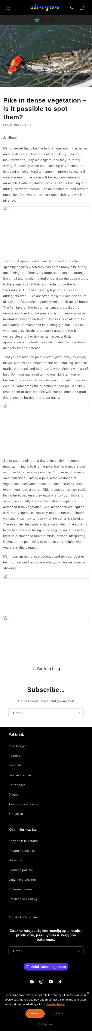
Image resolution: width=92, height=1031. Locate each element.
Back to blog (48, 669)
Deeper (55, 507)
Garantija (15, 860)
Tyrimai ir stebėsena (24, 804)
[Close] (88, 993)
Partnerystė (17, 784)
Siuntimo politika (21, 870)
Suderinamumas (21, 889)
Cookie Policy (55, 1004)
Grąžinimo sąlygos (22, 879)
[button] (8, 7)
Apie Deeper (18, 746)
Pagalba (15, 755)
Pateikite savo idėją (23, 899)
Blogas (14, 794)
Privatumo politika (22, 850)
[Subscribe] (78, 713)
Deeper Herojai (20, 775)
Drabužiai (15, 765)
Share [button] (12, 137)
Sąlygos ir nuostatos (24, 840)
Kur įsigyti (16, 813)
